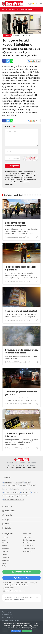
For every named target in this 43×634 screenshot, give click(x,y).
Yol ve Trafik (27, 537)
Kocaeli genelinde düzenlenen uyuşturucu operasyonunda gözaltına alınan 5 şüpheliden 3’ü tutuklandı (21, 442)
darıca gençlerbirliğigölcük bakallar (16, 496)
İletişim (8, 528)
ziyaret (6, 489)
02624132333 (9, 588)
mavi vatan (7, 482)
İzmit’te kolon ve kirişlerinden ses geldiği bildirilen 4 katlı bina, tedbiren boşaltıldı (20, 315)
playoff (32, 485)
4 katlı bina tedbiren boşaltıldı (21, 311)
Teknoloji (5, 557)
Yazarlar (9, 515)
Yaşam (5, 552)
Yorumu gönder (12, 166)
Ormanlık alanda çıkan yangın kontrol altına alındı (21, 351)
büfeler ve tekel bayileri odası (13, 499)
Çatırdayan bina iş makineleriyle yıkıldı (15, 224)
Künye (8, 524)
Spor (4, 563)
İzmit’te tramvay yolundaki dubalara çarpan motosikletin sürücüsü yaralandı (20, 399)
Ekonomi (5, 549)
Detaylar (15, 631)
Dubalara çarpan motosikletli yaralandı (21, 393)
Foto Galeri (10, 511)
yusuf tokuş (24, 492)
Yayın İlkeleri (6, 612)
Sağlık (4, 554)
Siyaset (5, 543)
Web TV (8, 506)
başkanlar (15, 489)
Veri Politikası (7, 615)
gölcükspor (23, 485)
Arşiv (7, 519)
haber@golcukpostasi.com (15, 591)
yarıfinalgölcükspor (10, 492)
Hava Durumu (28, 543)
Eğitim (4, 546)
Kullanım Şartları (8, 617)
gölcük (27, 482)
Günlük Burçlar (28, 552)
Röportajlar (6, 560)
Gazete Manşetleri (29, 549)
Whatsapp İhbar (23, 571)
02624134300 (22, 577)
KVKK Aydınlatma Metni (10, 620)
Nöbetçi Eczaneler (29, 540)
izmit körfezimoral (9, 485)
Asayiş (8, 35)
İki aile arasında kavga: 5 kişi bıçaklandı (20, 268)
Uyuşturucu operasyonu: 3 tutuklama (19, 435)
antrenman (26, 489)
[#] (21, 459)
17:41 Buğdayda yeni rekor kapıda (20, 9)
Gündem (5, 537)
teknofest (18, 482)
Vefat (4, 566)
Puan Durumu (28, 546)
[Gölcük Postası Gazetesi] (12, 3)
